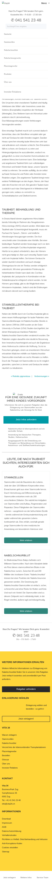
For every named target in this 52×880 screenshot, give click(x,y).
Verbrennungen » (41, 376)
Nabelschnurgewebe (12, 58)
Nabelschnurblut (11, 50)
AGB (4, 827)
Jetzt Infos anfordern (26, 419)
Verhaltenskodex (9, 835)
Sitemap (5, 851)
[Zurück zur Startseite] (8, 3)
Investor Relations (12, 92)
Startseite (7, 34)
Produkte (7, 74)
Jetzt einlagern (9, 878)
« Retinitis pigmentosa (20, 376)
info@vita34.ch (8, 804)
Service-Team (42, 878)
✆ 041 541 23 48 (26, 635)
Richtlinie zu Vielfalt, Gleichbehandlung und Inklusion (24, 839)
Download (6, 819)
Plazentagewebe (10, 66)
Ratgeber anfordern (26, 689)
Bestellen (6, 755)
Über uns (8, 82)
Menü (44, 3)
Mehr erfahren (34, 540)
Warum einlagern (9, 735)
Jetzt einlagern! (26, 718)
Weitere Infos (26, 878)
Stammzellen (9, 42)
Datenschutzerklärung (11, 831)
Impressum (7, 823)
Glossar (5, 759)
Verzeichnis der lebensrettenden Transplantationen (24, 747)
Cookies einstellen (10, 847)
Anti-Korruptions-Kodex (12, 843)
